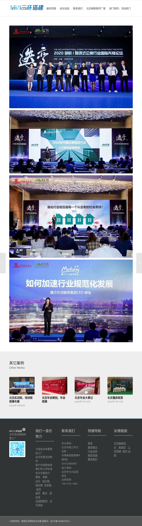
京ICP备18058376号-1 (60, 521)
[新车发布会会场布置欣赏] (139, 263)
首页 (90, 443)
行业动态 (92, 451)
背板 (45, 476)
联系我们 (92, 459)
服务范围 (92, 455)
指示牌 (39, 485)
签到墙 (47, 485)
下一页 (127, 389)
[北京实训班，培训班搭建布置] (22, 386)
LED (38, 481)
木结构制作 (42, 501)
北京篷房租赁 (115, 397)
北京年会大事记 (84, 397)
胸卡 (45, 493)
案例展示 (92, 447)
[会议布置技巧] (3, 263)
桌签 (38, 493)
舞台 (38, 476)
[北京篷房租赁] (120, 386)
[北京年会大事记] (87, 386)
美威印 (122, 447)
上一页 (14, 389)
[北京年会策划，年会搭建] (54, 386)
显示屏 (46, 481)
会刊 (38, 489)
